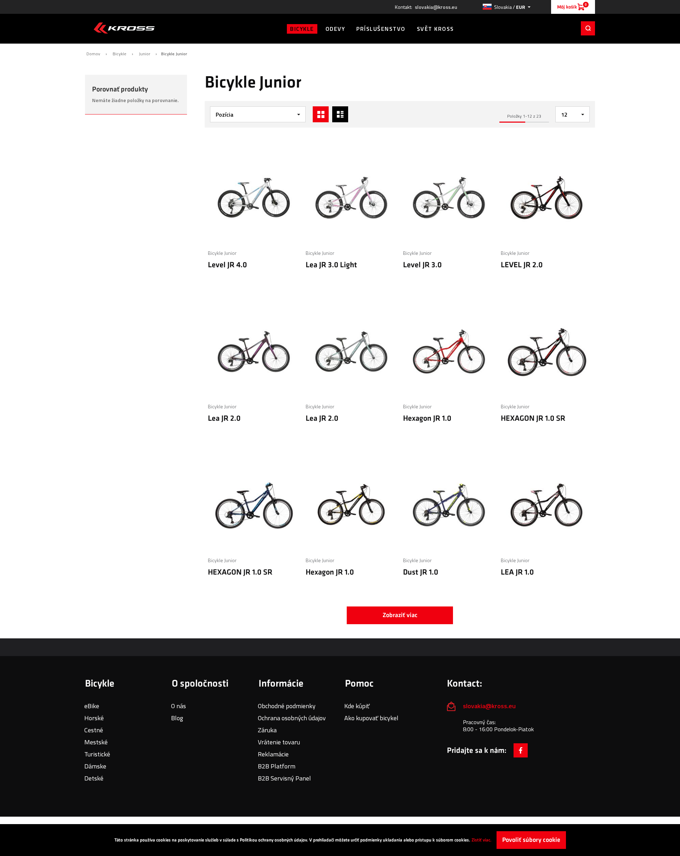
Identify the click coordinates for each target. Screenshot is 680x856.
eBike (91, 706)
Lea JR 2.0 (224, 418)
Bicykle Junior (222, 253)
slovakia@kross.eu (436, 7)
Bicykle (119, 54)
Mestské (96, 742)
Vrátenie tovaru (279, 742)
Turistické (97, 754)
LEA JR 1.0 (517, 572)
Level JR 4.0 (227, 265)
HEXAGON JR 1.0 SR (533, 418)
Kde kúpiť (357, 706)
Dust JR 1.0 (420, 572)
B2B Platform (276, 766)
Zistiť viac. (481, 840)
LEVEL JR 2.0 (522, 265)
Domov (93, 54)
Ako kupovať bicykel (371, 718)
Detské (93, 778)
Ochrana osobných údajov (292, 718)
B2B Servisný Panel (284, 778)
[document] (340, 840)
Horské (94, 718)
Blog (177, 718)
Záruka (267, 730)
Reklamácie (273, 754)
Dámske (95, 766)
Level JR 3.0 (422, 265)
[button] (506, 7)
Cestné (93, 730)
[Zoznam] (340, 114)
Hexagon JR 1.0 (427, 418)
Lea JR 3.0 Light (331, 265)
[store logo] (124, 28)
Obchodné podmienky (287, 706)
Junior (144, 54)
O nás (178, 706)
